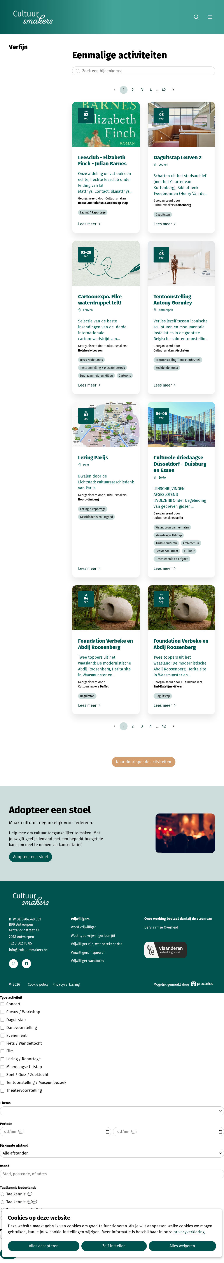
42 (164, 89)
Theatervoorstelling (24, 1090)
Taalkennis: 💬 (19, 1194)
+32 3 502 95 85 (20, 943)
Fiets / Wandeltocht (24, 1043)
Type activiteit (11, 997)
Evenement (16, 1035)
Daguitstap (16, 1019)
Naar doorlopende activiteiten (143, 761)
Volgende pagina (173, 90)
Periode (6, 1124)
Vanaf (4, 1166)
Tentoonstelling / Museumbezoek (36, 1082)
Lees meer (88, 224)
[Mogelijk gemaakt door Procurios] (202, 984)
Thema (5, 1103)
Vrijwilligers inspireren (88, 952)
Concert (13, 1004)
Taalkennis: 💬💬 (21, 1202)
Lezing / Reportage (23, 1059)
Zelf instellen (114, 1246)
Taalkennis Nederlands (18, 1188)
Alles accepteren (44, 1246)
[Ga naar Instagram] (13, 963)
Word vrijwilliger (83, 927)
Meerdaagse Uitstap (24, 1066)
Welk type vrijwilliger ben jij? (93, 936)
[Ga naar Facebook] (26, 963)
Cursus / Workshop (23, 1011)
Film (10, 1051)
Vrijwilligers (80, 919)
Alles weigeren (182, 1246)
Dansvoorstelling (21, 1027)
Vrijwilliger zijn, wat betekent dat (96, 944)
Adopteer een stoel (30, 856)
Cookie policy (38, 984)
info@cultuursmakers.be (28, 950)
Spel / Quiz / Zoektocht (27, 1074)
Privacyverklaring (66, 984)
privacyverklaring (189, 1232)
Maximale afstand (14, 1145)
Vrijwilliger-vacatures (87, 961)
